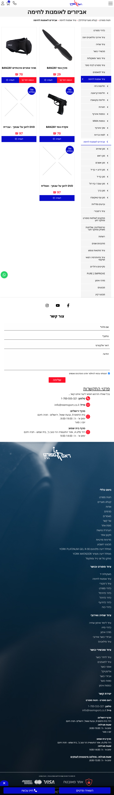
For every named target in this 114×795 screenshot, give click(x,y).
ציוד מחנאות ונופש (96, 250)
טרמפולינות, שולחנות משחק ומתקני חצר (95, 228)
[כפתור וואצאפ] (4, 274)
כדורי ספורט (99, 30)
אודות (108, 506)
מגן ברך (101, 190)
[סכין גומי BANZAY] (56, 44)
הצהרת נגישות (104, 530)
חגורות (102, 106)
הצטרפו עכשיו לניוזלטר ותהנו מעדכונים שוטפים (88, 373)
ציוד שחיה (100, 44)
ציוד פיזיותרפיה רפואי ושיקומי (95, 258)
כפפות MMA (99, 120)
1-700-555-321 (69, 398)
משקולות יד (105, 574)
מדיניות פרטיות (103, 539)
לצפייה (49, 80)
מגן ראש (101, 155)
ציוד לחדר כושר (103, 657)
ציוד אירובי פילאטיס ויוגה (93, 37)
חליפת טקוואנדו (97, 100)
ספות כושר (105, 680)
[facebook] (68, 305)
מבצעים (101, 287)
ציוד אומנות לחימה (96, 79)
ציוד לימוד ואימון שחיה (100, 622)
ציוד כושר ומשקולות (96, 58)
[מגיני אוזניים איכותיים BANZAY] (19, 44)
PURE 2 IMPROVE (96, 273)
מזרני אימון (100, 280)
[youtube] (57, 305)
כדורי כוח (106, 607)
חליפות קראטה (98, 93)
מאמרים (107, 516)
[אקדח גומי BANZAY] (56, 103)
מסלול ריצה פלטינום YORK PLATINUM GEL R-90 (85, 549)
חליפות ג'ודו (99, 86)
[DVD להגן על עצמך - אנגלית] (56, 161)
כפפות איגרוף (98, 113)
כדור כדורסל (105, 593)
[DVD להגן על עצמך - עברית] (19, 102)
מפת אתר (106, 525)
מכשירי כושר (99, 51)
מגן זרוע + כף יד (98, 169)
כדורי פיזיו (106, 627)
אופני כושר (106, 666)
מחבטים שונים (98, 243)
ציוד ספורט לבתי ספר (95, 65)
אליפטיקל (106, 671)
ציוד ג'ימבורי (99, 211)
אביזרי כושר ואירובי (102, 636)
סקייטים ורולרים (97, 266)
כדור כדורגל (105, 597)
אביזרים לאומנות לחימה (94, 141)
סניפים (107, 511)
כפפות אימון (105, 685)
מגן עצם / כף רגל (97, 183)
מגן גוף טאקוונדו (97, 197)
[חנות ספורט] (76, 3)
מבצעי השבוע (104, 544)
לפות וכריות (99, 134)
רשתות (102, 236)
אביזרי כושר (105, 676)
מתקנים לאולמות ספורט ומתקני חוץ (94, 219)
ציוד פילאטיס (104, 641)
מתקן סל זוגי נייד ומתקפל (98, 558)
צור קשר (107, 520)
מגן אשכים (100, 162)
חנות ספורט (105, 497)
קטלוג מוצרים (104, 502)
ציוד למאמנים (99, 72)
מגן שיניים (100, 148)
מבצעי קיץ (100, 294)
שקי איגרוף (100, 127)
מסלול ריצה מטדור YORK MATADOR (92, 553)
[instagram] (47, 305)
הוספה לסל (67, 80)
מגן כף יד (101, 176)
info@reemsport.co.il (94, 710)
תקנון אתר (106, 535)
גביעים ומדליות (98, 204)
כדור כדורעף (105, 602)
